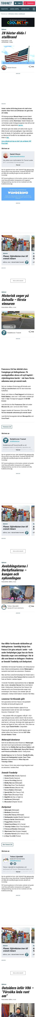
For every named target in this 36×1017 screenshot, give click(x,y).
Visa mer (18, 165)
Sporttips (25, 9)
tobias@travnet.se (15, 860)
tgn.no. (20, 125)
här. (8, 137)
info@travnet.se (14, 441)
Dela (32, 66)
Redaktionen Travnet (18, 439)
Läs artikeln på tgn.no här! (10, 141)
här (11, 184)
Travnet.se (4, 14)
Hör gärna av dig (29, 169)
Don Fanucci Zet (7, 844)
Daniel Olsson (15, 154)
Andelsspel (14, 9)
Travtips (4, 9)
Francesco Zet (7, 427)
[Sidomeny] (34, 9)
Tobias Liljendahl (16, 857)
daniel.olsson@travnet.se (17, 156)
